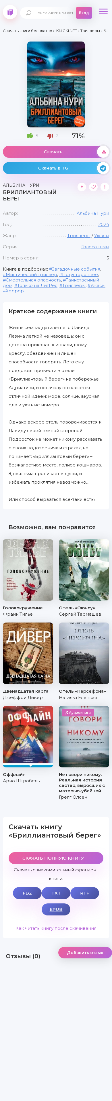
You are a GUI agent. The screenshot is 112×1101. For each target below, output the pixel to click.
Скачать (53, 151)
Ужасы (101, 235)
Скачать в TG (53, 168)
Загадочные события (76, 269)
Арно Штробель (21, 780)
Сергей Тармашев (80, 614)
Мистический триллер (31, 274)
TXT (56, 893)
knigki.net (10, 12)
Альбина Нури (93, 213)
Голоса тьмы (95, 246)
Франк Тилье (18, 614)
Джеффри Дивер (23, 697)
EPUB (56, 909)
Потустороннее (80, 274)
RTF (84, 893)
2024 (103, 224)
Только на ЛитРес (37, 285)
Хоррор (15, 291)
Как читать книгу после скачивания (56, 928)
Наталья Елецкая (78, 697)
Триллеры (78, 235)
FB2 (27, 893)
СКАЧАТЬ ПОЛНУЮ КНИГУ (53, 858)
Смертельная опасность (33, 280)
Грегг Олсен (73, 797)
